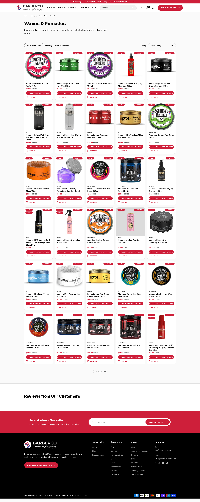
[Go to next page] (105, 371)
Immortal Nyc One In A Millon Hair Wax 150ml (130, 136)
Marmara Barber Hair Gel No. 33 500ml (129, 346)
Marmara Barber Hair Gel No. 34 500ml (129, 190)
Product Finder (98, 455)
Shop (49, 8)
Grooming (114, 459)
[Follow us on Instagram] (159, 463)
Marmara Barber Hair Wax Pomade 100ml (37, 346)
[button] (158, 45)
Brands (72, 8)
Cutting (113, 447)
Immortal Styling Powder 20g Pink (129, 241)
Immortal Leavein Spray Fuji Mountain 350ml (130, 84)
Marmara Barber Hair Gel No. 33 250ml (98, 346)
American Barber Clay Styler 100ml (161, 136)
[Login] (141, 7)
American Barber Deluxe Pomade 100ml (98, 241)
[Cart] (147, 8)
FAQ (133, 459)
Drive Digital (82, 495)
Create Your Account (139, 451)
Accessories (116, 467)
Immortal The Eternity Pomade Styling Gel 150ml (68, 190)
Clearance (115, 474)
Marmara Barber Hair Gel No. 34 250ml (68, 346)
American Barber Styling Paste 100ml (37, 84)
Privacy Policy (136, 467)
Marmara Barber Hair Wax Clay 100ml (129, 295)
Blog (94, 8)
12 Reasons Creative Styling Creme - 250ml (161, 190)
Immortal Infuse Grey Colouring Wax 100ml (158, 241)
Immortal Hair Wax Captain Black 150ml (37, 190)
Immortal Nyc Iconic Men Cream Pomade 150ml (159, 84)
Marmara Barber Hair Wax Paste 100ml (98, 190)
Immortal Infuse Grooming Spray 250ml (68, 241)
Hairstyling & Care (36, 16)
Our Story (96, 447)
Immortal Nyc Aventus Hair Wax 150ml (68, 295)
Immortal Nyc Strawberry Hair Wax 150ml (98, 136)
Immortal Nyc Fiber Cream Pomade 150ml (37, 295)
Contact (134, 463)
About (84, 8)
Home (26, 16)
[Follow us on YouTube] (163, 463)
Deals (60, 8)
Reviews (134, 455)
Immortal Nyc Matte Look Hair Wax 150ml (68, 84)
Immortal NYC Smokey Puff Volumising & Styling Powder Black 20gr (38, 242)
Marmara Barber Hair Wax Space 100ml (160, 295)
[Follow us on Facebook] (155, 463)
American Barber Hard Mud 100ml (99, 84)
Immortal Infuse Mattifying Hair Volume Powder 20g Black (37, 137)
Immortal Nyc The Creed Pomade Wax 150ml (98, 295)
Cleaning (114, 463)
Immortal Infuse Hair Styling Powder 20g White (69, 136)
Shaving (114, 451)
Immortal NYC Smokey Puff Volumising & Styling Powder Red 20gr (161, 347)
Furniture (114, 470)
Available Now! (120, 2)
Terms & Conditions (139, 474)
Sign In (133, 447)
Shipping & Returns (138, 470)
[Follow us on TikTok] (167, 463)
